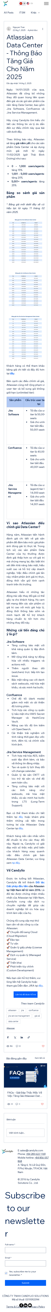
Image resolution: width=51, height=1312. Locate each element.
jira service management (19, 1016)
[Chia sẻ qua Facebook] (8, 1037)
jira (22, 1010)
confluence (33, 1010)
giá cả (37, 1016)
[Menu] (46, 3)
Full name (10, 1244)
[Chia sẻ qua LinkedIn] (21, 1037)
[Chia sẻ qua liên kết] (28, 1037)
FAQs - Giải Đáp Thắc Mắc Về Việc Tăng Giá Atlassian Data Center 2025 (24, 1094)
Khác (34, 12)
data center (13, 1021)
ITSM (22, 12)
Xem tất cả (40, 1058)
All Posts (8, 12)
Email (8, 1257)
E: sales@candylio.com (30, 1150)
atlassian (12, 1010)
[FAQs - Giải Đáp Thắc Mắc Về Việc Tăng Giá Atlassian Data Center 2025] (25, 1075)
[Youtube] (30, 1305)
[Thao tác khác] (42, 28)
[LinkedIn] (25, 1305)
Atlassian (11, 1028)
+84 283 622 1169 (36, 1153)
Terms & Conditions (17, 1306)
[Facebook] (21, 1305)
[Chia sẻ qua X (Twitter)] (14, 1037)
